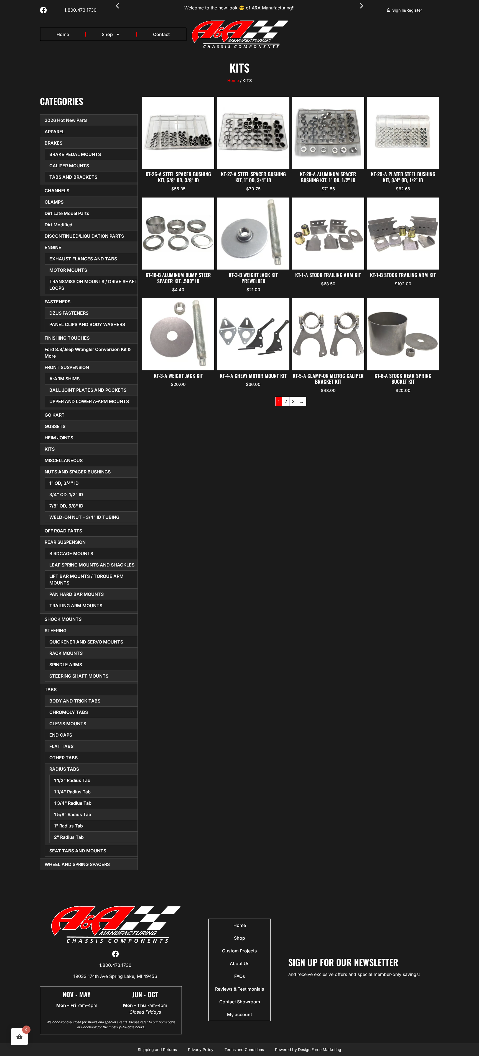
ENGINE (53, 247)
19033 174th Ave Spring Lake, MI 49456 (115, 976)
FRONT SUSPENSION (67, 367)
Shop (107, 34)
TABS (51, 689)
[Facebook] (43, 10)
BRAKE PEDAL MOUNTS (75, 154)
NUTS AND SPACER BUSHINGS (78, 472)
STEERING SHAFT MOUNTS (78, 676)
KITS (50, 449)
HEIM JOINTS (59, 437)
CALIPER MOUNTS (69, 165)
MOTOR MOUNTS (68, 270)
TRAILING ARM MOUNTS (75, 605)
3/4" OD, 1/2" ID (66, 494)
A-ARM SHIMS (64, 378)
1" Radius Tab (68, 826)
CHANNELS (57, 190)
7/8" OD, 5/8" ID (66, 506)
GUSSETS (55, 426)
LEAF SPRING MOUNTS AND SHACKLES (91, 565)
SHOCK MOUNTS (63, 619)
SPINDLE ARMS (65, 664)
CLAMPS (54, 202)
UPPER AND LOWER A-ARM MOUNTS (89, 401)
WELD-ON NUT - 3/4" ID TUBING (84, 517)
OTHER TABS (63, 757)
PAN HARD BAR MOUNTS (76, 594)
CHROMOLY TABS (68, 712)
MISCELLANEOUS (64, 460)
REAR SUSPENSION (65, 542)
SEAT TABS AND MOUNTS (77, 850)
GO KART (55, 415)
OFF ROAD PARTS (63, 531)
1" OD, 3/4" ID (64, 483)
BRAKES (53, 143)
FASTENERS (57, 301)
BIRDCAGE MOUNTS (71, 553)
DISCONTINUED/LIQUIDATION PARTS (84, 236)
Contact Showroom (239, 1001)
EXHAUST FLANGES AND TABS (83, 259)
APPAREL (55, 131)
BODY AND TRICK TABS (74, 701)
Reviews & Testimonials (239, 989)
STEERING (56, 630)
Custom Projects (239, 951)
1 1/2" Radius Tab (72, 780)
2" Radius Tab (69, 837)
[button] (117, 5)
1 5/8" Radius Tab (72, 814)
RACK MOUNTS (66, 653)
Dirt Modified (58, 224)
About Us (239, 963)
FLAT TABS (61, 746)
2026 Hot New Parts (66, 120)
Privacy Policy (200, 1049)
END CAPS (60, 735)
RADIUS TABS (64, 769)
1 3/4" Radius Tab (72, 803)
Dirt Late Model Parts (67, 213)
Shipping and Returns (157, 1049)
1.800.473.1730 (80, 10)
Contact (161, 34)
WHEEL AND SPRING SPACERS (77, 864)
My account (239, 1014)
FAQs (239, 976)
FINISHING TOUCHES (67, 338)
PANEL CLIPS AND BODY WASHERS (87, 324)
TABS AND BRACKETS (73, 177)
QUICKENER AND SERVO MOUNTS (86, 642)
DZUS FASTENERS (68, 313)
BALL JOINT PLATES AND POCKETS (87, 390)
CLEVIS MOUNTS (67, 723)
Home (63, 34)
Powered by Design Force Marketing (308, 1049)
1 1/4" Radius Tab (72, 791)
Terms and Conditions (244, 1049)
